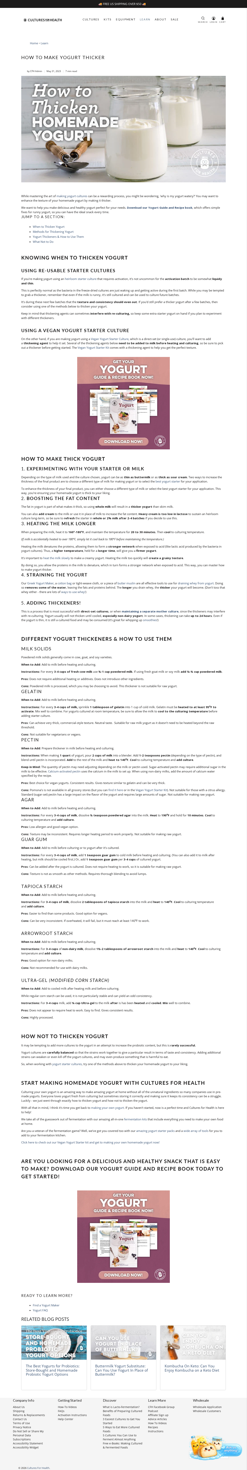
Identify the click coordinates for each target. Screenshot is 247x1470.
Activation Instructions (72, 1415)
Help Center (65, 1419)
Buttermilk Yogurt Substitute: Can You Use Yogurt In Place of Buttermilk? (121, 1370)
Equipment (126, 19)
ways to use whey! (73, 592)
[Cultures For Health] (42, 20)
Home (34, 43)
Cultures (91, 19)
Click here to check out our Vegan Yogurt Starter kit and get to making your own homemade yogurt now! (90, 1142)
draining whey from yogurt (196, 583)
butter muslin (126, 583)
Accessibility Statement (28, 1443)
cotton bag (65, 583)
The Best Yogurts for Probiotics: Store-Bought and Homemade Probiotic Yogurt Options (53, 1370)
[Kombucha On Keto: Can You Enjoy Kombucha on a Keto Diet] (193, 1343)
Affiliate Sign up (158, 1415)
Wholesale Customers (207, 1411)
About (161, 19)
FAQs (61, 1411)
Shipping (19, 1411)
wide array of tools (196, 1131)
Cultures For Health (38, 1468)
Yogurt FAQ (40, 1310)
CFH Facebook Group (161, 1407)
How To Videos (157, 1423)
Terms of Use (21, 1423)
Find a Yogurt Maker (46, 1305)
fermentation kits (135, 1119)
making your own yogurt (107, 1108)
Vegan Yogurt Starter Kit (93, 347)
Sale (175, 19)
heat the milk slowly (56, 558)
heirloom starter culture (80, 279)
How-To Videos (67, 1407)
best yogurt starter (168, 481)
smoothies (150, 620)
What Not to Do (43, 242)
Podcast (153, 1411)
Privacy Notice (22, 1427)
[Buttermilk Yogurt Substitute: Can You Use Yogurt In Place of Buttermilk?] (123, 1343)
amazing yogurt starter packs (155, 1131)
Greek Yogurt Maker (40, 583)
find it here (115, 790)
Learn (145, 19)
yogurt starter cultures (67, 1064)
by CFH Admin (34, 71)
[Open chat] (214, 1447)
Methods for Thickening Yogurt (53, 232)
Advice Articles (157, 1419)
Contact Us (20, 1419)
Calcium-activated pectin (64, 771)
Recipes (153, 1427)
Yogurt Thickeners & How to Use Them (58, 237)
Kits (108, 19)
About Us (19, 1407)
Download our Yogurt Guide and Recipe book (159, 207)
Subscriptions (22, 1439)
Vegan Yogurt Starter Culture (110, 339)
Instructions (155, 1431)
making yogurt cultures (72, 196)
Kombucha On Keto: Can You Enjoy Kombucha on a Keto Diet (192, 1368)
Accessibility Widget (26, 1447)
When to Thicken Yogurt (48, 227)
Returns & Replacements (29, 1415)
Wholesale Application (207, 1407)
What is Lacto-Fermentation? (121, 1407)
